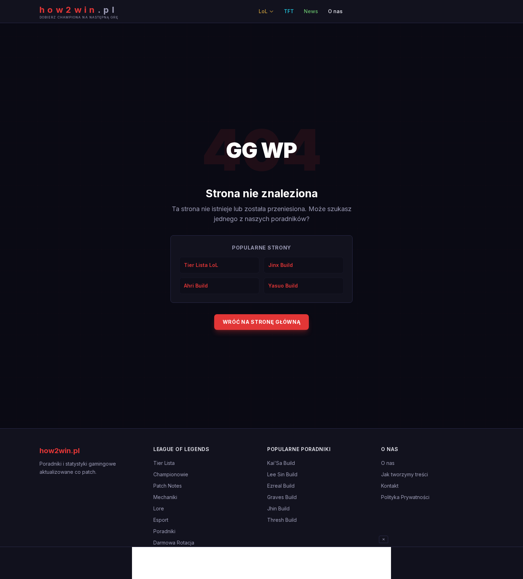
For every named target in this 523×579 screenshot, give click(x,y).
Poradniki (164, 531)
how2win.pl (59, 450)
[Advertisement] (261, 563)
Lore (158, 508)
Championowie (170, 474)
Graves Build (282, 497)
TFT (289, 11)
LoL (263, 11)
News (311, 11)
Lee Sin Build (282, 474)
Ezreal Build (281, 486)
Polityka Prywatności (405, 497)
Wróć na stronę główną (262, 322)
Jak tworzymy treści (404, 474)
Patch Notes (167, 486)
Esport (160, 520)
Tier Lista (164, 463)
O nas (335, 11)
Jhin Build (278, 508)
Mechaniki (165, 497)
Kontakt (389, 486)
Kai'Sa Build (281, 463)
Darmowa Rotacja (173, 543)
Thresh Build (282, 520)
